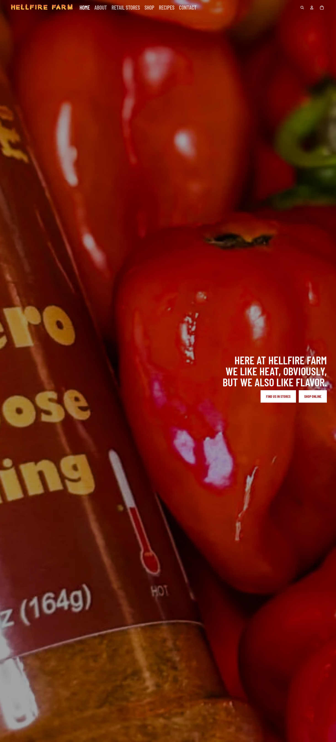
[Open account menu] (312, 8)
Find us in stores (278, 396)
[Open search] (302, 8)
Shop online (312, 396)
